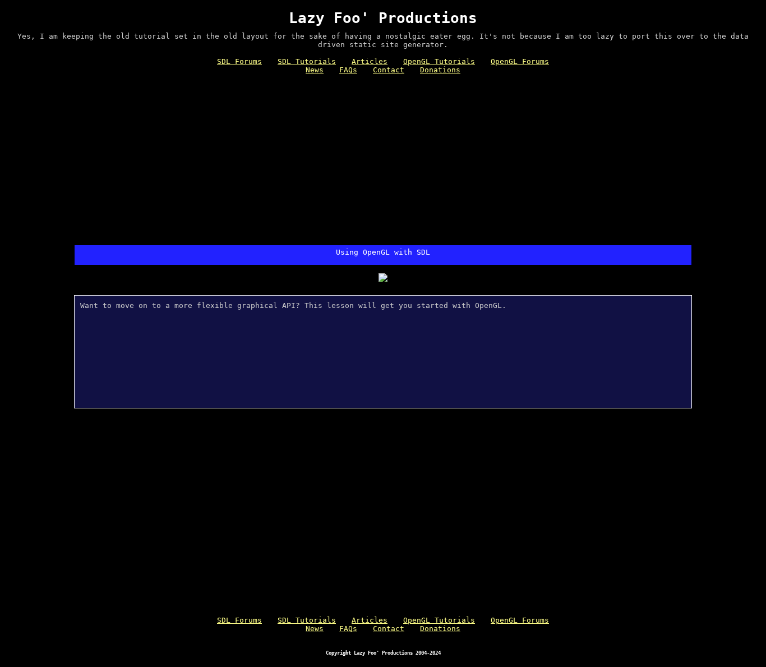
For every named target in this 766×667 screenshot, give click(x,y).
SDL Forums (239, 61)
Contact (388, 70)
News (315, 70)
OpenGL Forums (520, 61)
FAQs (348, 70)
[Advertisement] (383, 161)
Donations (440, 70)
